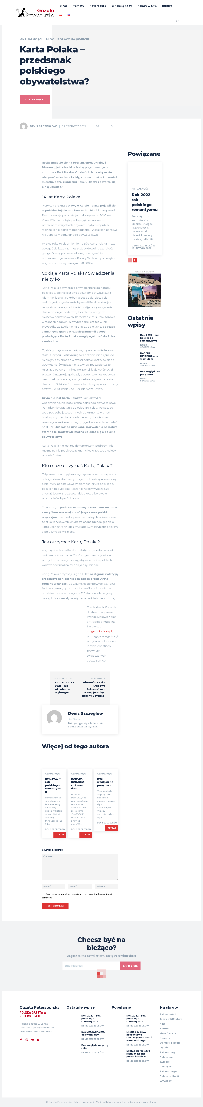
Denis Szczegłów (43, 126)
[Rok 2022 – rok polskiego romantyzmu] (54, 761)
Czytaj (60, 834)
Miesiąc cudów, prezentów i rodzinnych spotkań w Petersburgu (139, 1036)
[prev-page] (130, 260)
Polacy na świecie (73, 39)
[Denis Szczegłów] (24, 126)
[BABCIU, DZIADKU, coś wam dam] (80, 761)
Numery (165, 1038)
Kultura (165, 1028)
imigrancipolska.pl (99, 631)
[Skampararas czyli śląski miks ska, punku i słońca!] (117, 1053)
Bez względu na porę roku (105, 782)
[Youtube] (38, 1039)
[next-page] (135, 260)
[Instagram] (26, 1039)
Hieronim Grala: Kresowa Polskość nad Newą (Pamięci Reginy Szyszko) (93, 689)
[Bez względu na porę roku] (106, 761)
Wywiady (166, 1080)
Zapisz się (130, 965)
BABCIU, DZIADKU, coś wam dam (78, 783)
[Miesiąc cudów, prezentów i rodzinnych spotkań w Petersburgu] (117, 1034)
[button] (178, 21)
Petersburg (167, 1052)
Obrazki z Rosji (170, 1042)
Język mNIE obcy (171, 1019)
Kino (163, 1023)
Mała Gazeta (168, 1033)
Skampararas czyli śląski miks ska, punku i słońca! (138, 1053)
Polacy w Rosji (169, 1076)
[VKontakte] (32, 1039)
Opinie (164, 1047)
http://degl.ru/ (74, 719)
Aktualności (31, 39)
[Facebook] (21, 1039)
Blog (50, 39)
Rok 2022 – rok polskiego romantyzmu (53, 785)
